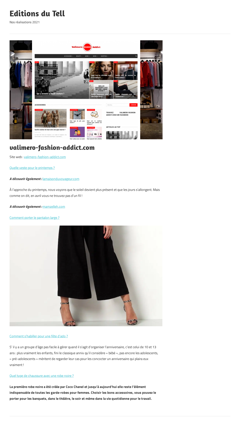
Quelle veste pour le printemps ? (32, 167)
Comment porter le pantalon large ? (34, 217)
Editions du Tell (37, 13)
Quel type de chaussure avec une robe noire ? (42, 375)
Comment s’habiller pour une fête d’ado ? (39, 336)
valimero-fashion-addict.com (45, 156)
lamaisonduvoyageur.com (61, 178)
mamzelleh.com (54, 206)
